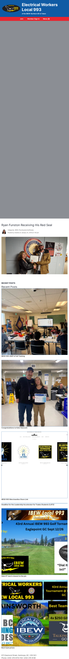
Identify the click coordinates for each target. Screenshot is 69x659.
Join (21, 19)
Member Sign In (33, 19)
